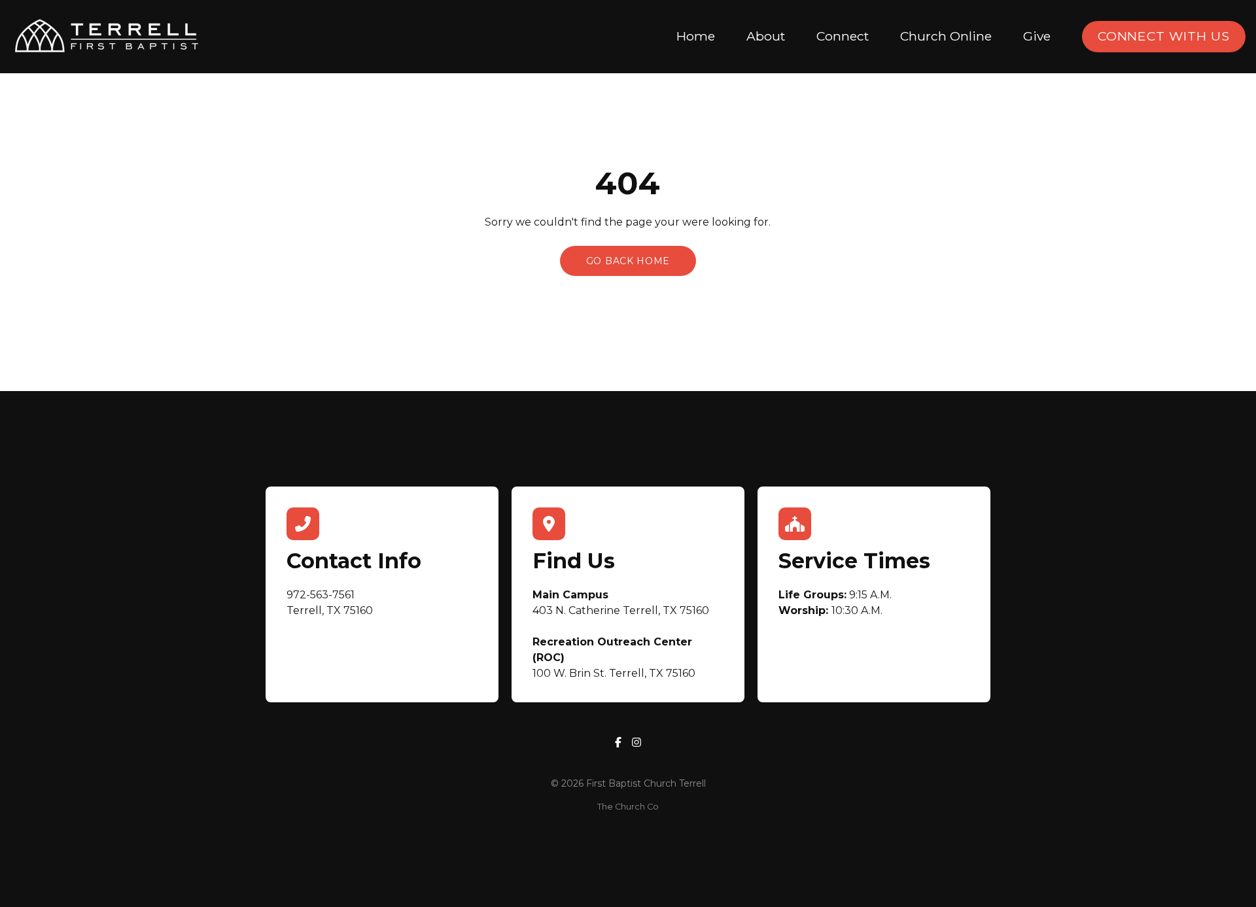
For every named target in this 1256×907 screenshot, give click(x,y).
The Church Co (628, 807)
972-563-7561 (321, 595)
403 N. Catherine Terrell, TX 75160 (620, 610)
